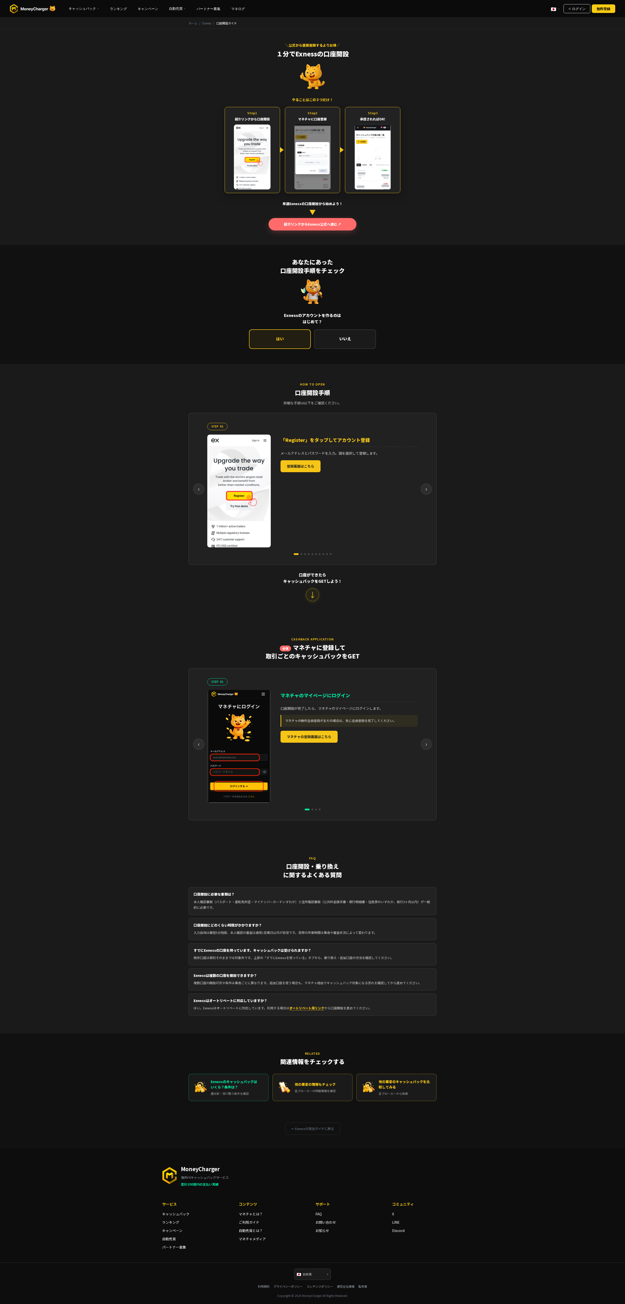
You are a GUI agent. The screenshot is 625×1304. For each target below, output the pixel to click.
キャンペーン (148, 8)
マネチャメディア (252, 1239)
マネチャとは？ (251, 1214)
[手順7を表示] (320, 554)
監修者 (362, 1286)
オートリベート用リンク (306, 1008)
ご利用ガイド (249, 1222)
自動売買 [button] (176, 8)
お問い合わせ (325, 1222)
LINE (396, 1222)
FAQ (318, 1214)
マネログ (238, 8)
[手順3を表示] (305, 554)
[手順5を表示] (312, 554)
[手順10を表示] (331, 554)
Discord (398, 1230)
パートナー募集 (208, 8)
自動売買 (169, 1239)
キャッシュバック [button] (82, 8)
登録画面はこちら (300, 466)
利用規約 (264, 1286)
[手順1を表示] (296, 554)
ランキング (118, 8)
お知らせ (322, 1230)
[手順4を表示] (309, 554)
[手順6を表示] (316, 554)
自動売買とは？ (251, 1230)
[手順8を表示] (323, 554)
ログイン (579, 8)
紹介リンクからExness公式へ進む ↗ (312, 224)
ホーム (192, 23)
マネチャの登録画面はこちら (309, 736)
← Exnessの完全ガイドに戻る (312, 1128)
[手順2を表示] (301, 554)
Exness (206, 23)
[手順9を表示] (327, 554)
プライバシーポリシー (288, 1286)
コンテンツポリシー (320, 1286)
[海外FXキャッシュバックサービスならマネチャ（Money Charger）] (33, 9)
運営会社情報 (345, 1286)
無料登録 (603, 8)
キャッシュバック (175, 1214)
